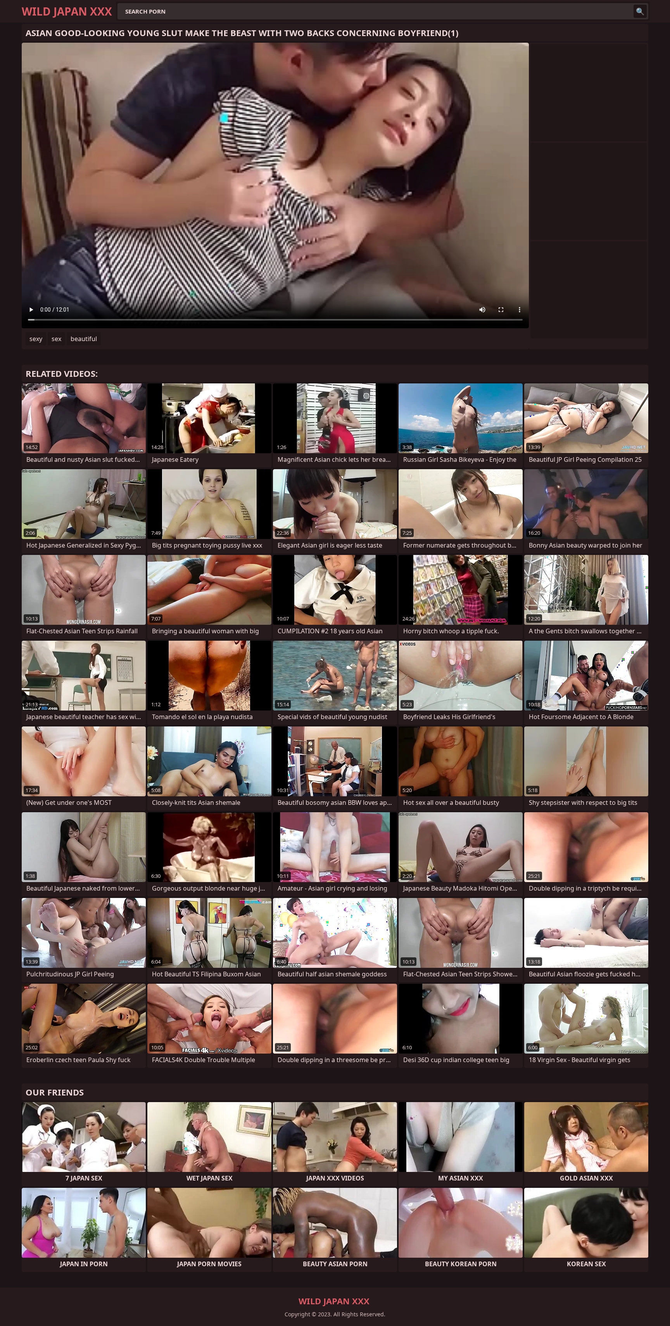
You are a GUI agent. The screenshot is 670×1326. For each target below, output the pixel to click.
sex (56, 339)
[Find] (640, 11)
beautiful (84, 339)
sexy (35, 339)
